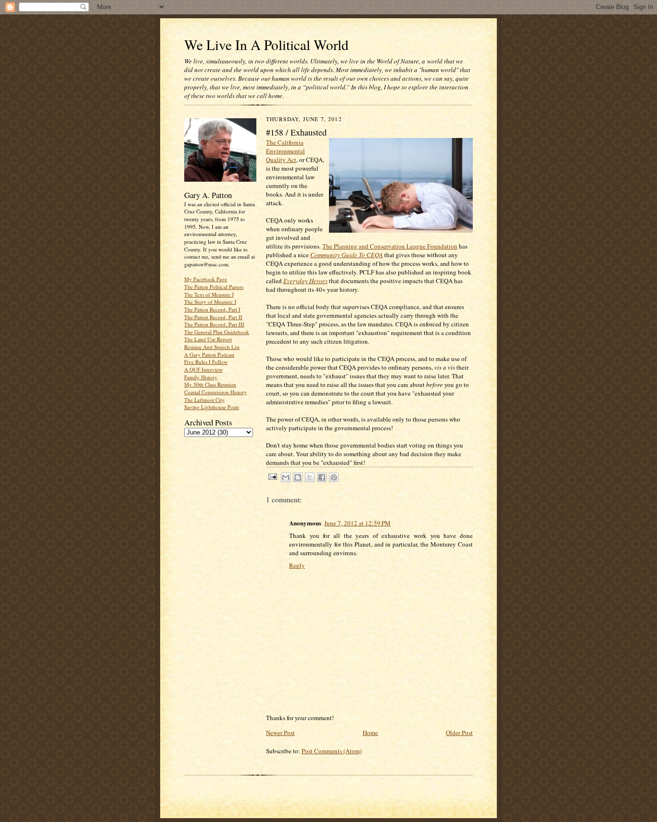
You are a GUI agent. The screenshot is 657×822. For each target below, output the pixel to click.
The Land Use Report (208, 339)
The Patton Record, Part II (213, 317)
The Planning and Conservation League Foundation (389, 246)
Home (370, 732)
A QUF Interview (203, 369)
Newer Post (280, 732)
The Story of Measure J (210, 301)
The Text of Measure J (209, 294)
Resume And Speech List (212, 346)
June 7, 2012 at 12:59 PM (357, 523)
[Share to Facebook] (322, 477)
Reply (297, 565)
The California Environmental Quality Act (285, 151)
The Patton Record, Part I (212, 309)
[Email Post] (272, 476)
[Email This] (286, 477)
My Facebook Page (205, 279)
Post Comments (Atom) (332, 751)
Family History (200, 377)
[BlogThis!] (298, 477)
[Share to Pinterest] (334, 477)
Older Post (459, 732)
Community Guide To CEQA (346, 254)
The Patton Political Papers (213, 286)
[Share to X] (310, 477)
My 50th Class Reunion (210, 384)
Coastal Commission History (215, 392)
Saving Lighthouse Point (211, 407)
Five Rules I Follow (205, 361)
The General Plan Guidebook (216, 332)
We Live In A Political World (266, 44)
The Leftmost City (204, 399)
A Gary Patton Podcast (209, 354)
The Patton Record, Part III (214, 324)
